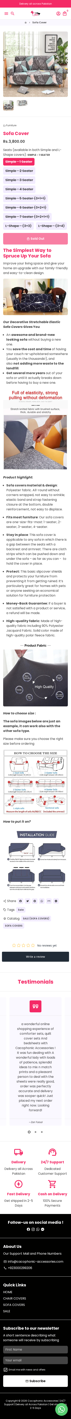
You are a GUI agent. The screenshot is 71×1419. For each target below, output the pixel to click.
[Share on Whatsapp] (42, 901)
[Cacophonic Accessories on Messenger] (42, 1229)
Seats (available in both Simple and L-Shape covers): (32, 152)
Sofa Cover (39, 22)
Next (64, 64)
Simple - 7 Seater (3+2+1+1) (27, 216)
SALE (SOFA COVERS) (36, 918)
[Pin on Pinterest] (34, 901)
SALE (6, 1311)
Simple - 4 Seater (19, 189)
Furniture (9, 125)
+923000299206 (18, 1268)
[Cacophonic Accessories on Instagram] (33, 1229)
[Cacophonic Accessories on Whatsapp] (37, 1229)
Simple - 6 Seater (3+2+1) (25, 207)
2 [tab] (35, 1132)
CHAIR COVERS (14, 1298)
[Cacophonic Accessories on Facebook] (28, 1229)
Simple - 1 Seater (18, 161)
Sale (21, 909)
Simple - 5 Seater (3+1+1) (25, 198)
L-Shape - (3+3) (18, 226)
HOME (7, 1292)
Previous (7, 1061)
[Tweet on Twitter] (27, 901)
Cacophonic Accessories (43, 1400)
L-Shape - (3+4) (51, 226)
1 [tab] (29, 1132)
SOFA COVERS (13, 925)
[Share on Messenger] (56, 901)
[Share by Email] (49, 901)
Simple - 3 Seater (19, 180)
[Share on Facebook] (20, 901)
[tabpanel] (35, 1061)
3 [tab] (41, 1132)
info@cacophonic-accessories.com (33, 1261)
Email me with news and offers (27, 1369)
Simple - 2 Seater (19, 171)
